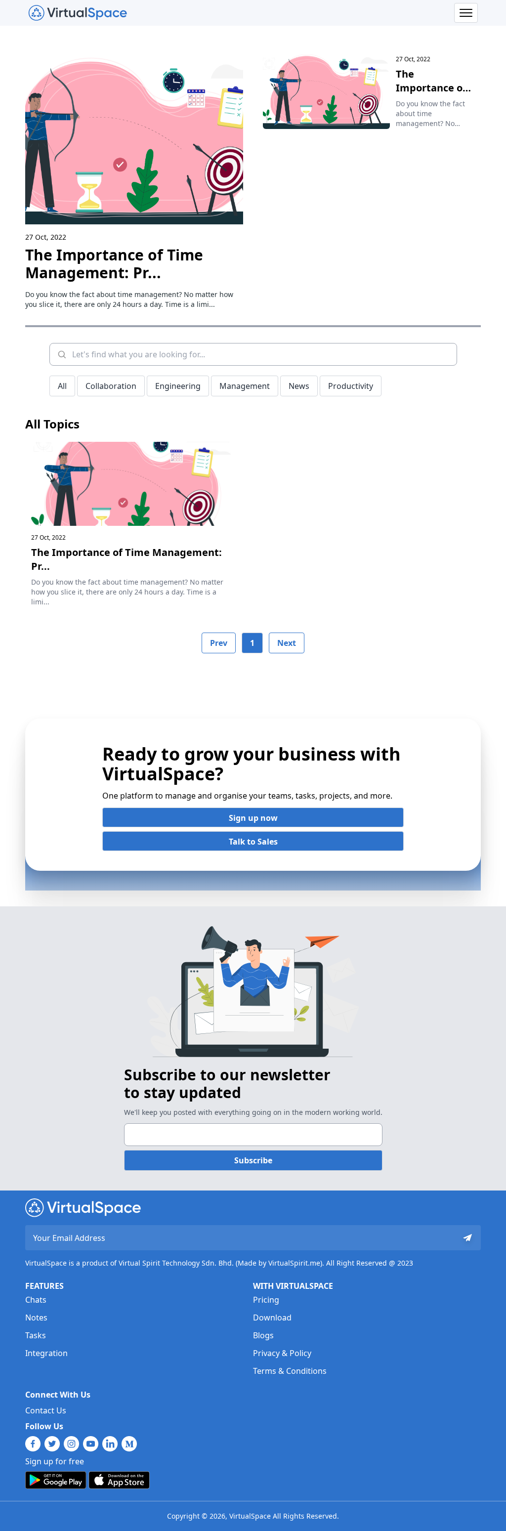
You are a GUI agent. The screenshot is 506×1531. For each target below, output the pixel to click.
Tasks (35, 1335)
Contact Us (45, 1410)
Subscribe (253, 1160)
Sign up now (253, 817)
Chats (35, 1299)
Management (244, 386)
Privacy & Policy (282, 1353)
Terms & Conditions (290, 1370)
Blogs (263, 1335)
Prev (218, 643)
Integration (46, 1353)
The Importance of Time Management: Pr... (114, 264)
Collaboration (110, 386)
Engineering (178, 386)
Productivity (350, 386)
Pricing (266, 1299)
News (299, 386)
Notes (36, 1317)
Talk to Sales (253, 841)
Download (272, 1317)
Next (286, 643)
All (62, 386)
